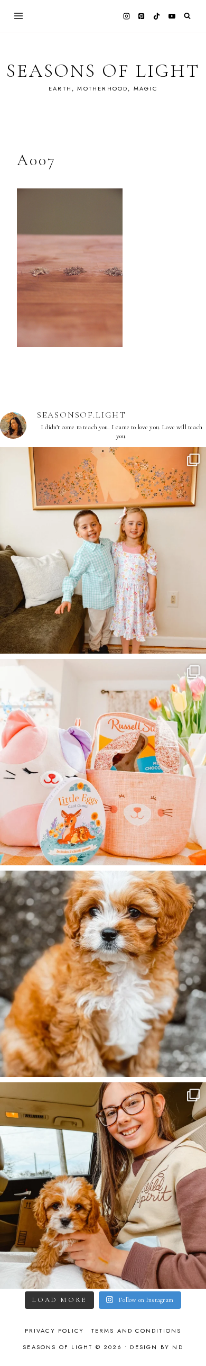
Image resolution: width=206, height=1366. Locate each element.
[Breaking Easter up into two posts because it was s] (103, 762)
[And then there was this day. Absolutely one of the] (103, 1185)
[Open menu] (19, 15)
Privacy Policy (55, 1330)
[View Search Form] (187, 16)
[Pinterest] (141, 16)
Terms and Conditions (136, 1330)
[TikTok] (157, 16)
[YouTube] (172, 16)
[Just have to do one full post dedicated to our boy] (103, 974)
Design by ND (156, 1347)
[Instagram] (126, 16)
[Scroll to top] (187, 1337)
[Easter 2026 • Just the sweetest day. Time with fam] (103, 550)
